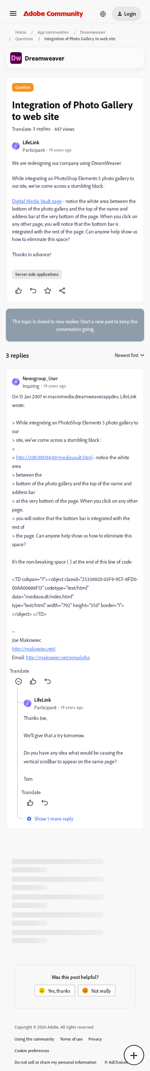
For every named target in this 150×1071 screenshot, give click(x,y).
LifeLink (31, 142)
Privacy (95, 1039)
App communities (53, 32)
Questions (24, 38)
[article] (75, 530)
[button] (13, 16)
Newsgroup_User (40, 378)
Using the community (34, 1039)
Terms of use (71, 1039)
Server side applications (37, 274)
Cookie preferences (32, 1050)
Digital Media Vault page (37, 201)
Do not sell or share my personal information (55, 1062)
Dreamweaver (93, 32)
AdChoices (118, 1062)
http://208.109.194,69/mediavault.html (54, 457)
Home (20, 32)
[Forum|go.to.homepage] (53, 14)
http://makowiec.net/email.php (58, 657)
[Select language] (103, 14)
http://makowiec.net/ (34, 648)
